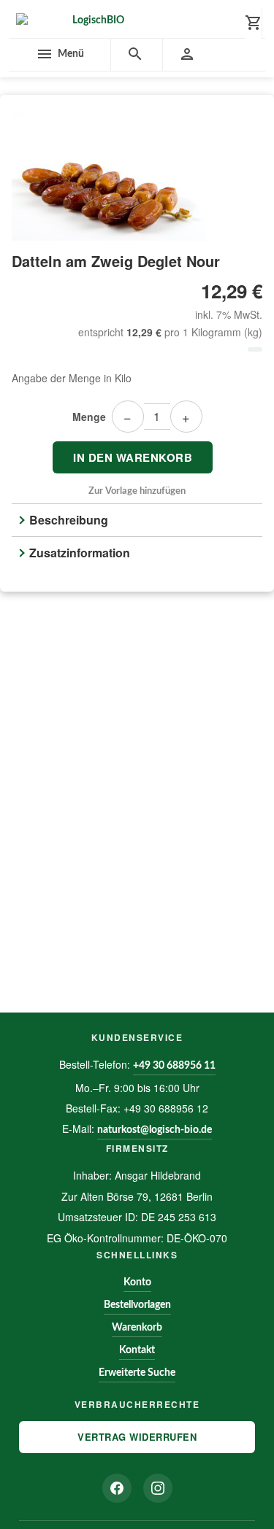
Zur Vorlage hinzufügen (137, 491)
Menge (89, 416)
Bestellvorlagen (137, 1305)
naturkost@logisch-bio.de (154, 1130)
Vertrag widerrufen (137, 1437)
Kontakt (137, 1350)
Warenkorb (137, 1328)
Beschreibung (68, 519)
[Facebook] (117, 1488)
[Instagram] (157, 1488)
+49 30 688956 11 (174, 1066)
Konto (137, 1282)
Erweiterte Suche (137, 1373)
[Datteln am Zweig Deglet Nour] (137, 176)
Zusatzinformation (79, 552)
